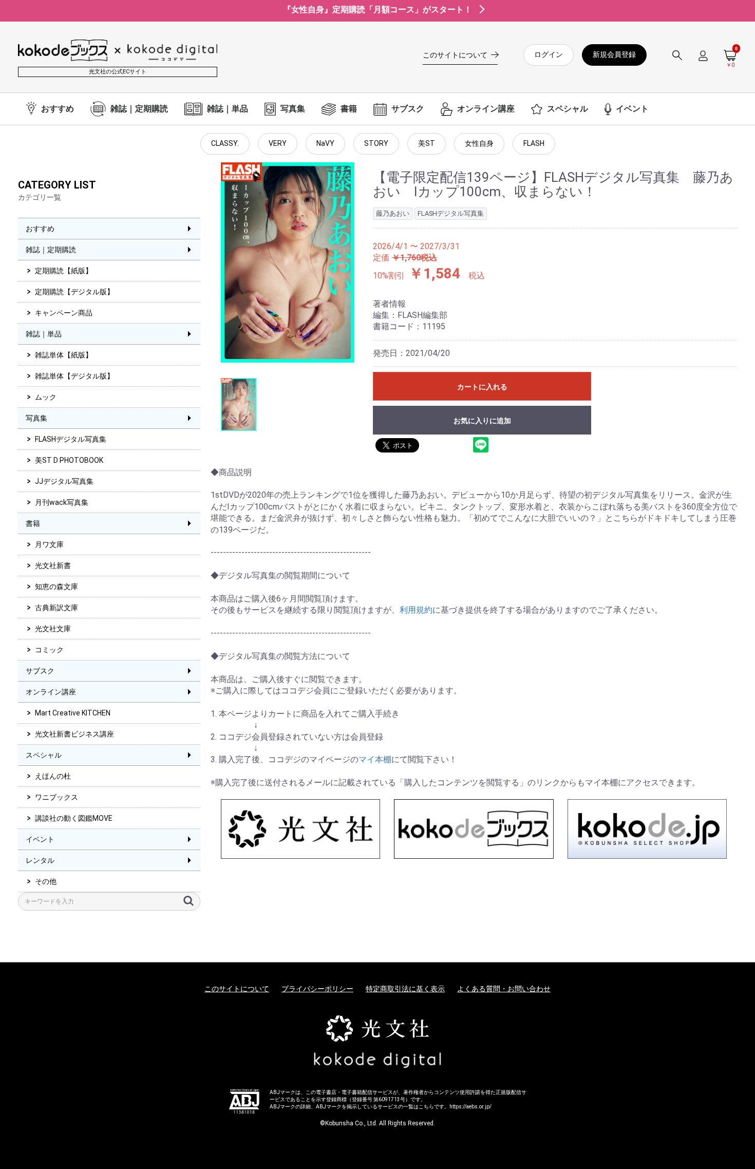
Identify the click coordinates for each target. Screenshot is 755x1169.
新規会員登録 (614, 54)
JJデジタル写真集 (64, 481)
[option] (287, 262)
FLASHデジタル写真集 (70, 439)
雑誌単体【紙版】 (63, 355)
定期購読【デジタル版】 (74, 292)
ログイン (548, 54)
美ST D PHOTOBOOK (69, 460)
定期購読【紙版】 (63, 271)
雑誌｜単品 (44, 334)
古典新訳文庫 (56, 608)
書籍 (33, 523)
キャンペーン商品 (63, 313)
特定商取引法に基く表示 (405, 989)
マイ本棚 (374, 759)
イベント (40, 839)
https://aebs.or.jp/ (470, 1106)
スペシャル (44, 755)
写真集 (36, 418)
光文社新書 (53, 565)
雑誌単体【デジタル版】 (74, 376)
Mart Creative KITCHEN (72, 713)
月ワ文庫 (49, 544)
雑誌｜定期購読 (51, 250)
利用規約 (416, 610)
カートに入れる (482, 387)
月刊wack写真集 (61, 502)
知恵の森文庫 (56, 586)
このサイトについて (236, 989)
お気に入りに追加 (482, 421)
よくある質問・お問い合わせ (504, 989)
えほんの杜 (53, 776)
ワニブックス (56, 797)
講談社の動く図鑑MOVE (73, 818)
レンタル (40, 860)
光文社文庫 (53, 629)
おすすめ (40, 228)
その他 (45, 881)
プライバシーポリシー (317, 989)
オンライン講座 (51, 692)
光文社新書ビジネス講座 (74, 734)
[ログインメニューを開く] (703, 60)
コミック (49, 650)
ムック (45, 397)
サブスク (40, 671)
